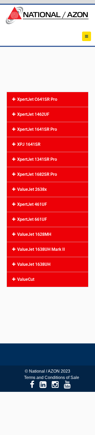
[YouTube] (67, 385)
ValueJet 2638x (32, 189)
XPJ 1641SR (28, 144)
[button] (47, 99)
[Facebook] (32, 385)
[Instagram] (55, 385)
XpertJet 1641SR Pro (37, 129)
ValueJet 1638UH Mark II (41, 249)
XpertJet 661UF (32, 219)
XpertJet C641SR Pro (37, 99)
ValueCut (25, 279)
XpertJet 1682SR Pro (37, 174)
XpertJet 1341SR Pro (37, 159)
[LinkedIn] (43, 385)
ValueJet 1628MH (34, 234)
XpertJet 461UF (32, 204)
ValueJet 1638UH (33, 264)
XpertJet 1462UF (33, 114)
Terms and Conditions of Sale (51, 377)
